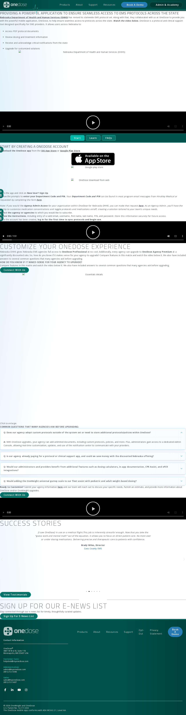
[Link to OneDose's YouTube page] (19, 690)
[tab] (77, 138)
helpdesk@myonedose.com (15, 661)
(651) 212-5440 (10, 672)
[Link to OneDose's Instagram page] (26, 690)
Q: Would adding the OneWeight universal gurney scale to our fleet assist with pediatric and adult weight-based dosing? (70, 481)
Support (93, 4)
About (79, 4)
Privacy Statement (156, 631)
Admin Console (166, 5)
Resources (109, 4)
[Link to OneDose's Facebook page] (5, 690)
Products (65, 4)
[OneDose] (15, 5)
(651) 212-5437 (10, 682)
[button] (93, 122)
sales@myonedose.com (14, 680)
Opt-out (141, 631)
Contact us (134, 5)
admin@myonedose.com (14, 669)
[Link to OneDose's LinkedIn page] (12, 690)
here (60, 487)
